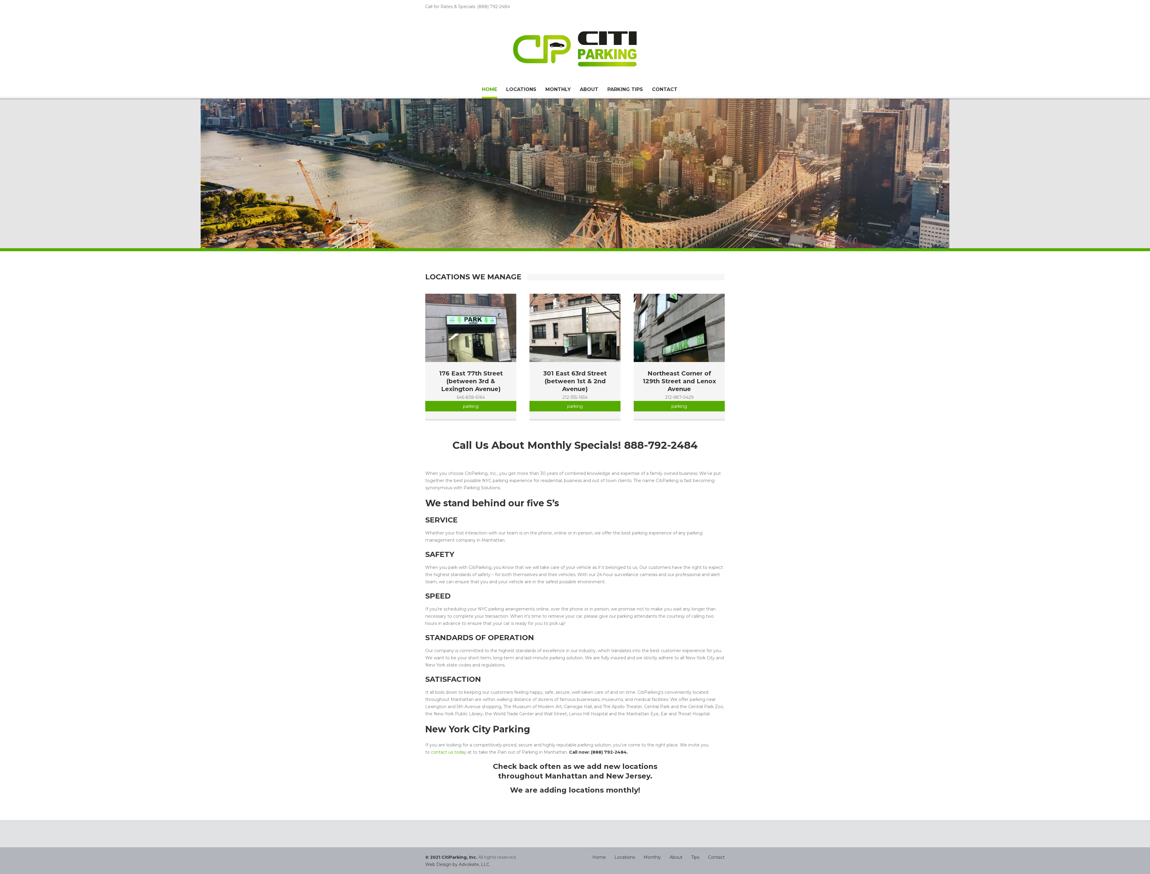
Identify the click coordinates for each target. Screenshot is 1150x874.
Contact (664, 89)
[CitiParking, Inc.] (575, 49)
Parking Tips (625, 89)
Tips (695, 857)
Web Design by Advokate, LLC (457, 864)
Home (489, 89)
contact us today (448, 752)
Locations (521, 89)
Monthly (558, 89)
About (589, 89)
